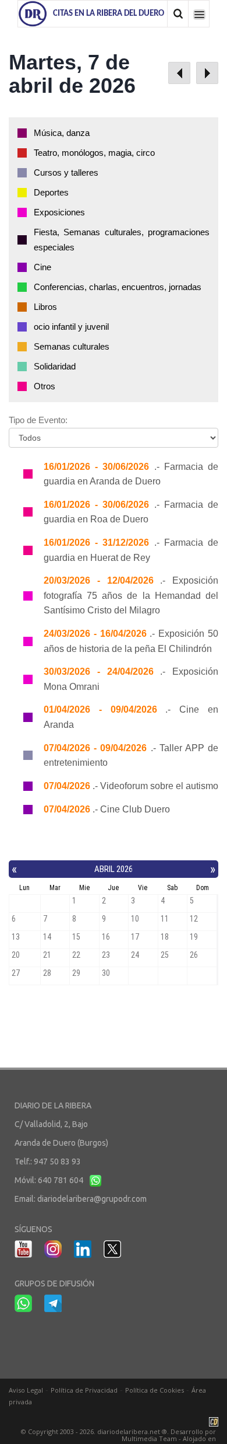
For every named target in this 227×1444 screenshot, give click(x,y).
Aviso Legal (26, 1390)
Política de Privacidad (84, 1390)
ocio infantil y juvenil (71, 327)
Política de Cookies (154, 1390)
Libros (45, 307)
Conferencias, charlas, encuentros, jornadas (117, 287)
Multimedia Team (149, 1438)
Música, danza (62, 133)
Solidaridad (55, 366)
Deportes (51, 192)
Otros (44, 386)
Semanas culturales (71, 346)
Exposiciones (59, 212)
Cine (42, 267)
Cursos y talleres (66, 172)
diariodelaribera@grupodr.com (92, 1199)
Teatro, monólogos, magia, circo (94, 153)
